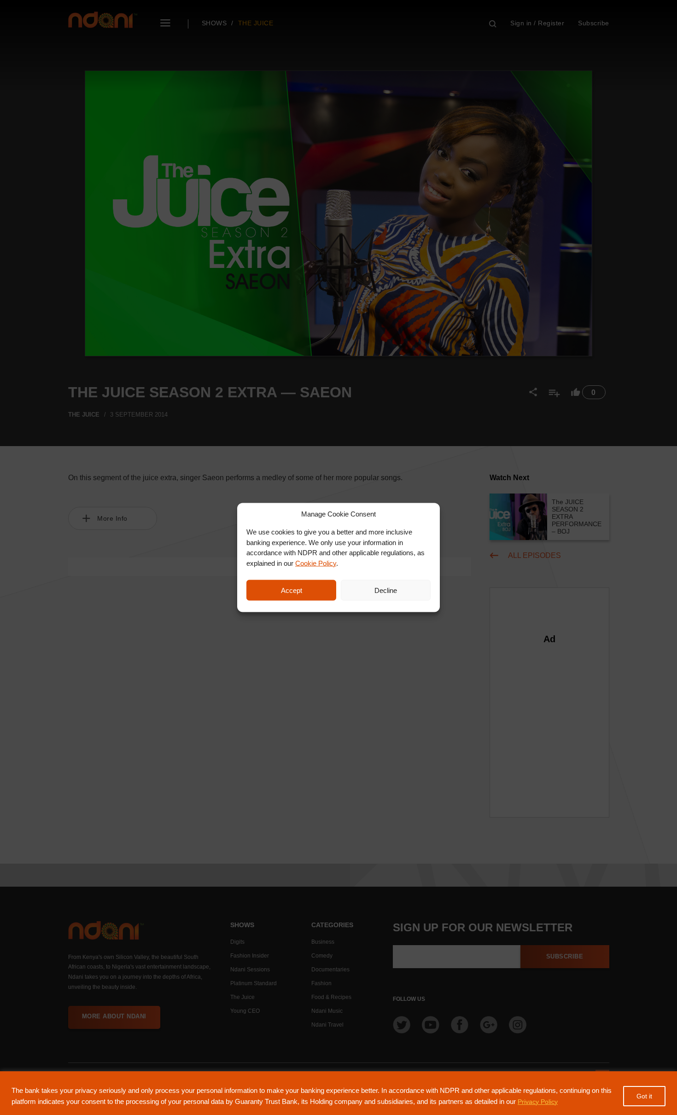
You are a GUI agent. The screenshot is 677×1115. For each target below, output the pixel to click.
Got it (644, 1096)
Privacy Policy (538, 1101)
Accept (291, 590)
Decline (385, 590)
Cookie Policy (315, 563)
